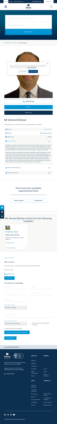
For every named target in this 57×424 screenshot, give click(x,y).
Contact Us (48, 1)
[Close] (47, 63)
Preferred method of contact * (10, 321)
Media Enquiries (47, 405)
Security (33, 405)
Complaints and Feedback (47, 398)
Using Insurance (38, 200)
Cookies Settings (23, 71)
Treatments (34, 366)
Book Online (28, 112)
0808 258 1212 (37, 1)
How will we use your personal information (17, 332)
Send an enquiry (48, 402)
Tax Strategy (34, 402)
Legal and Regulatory (34, 386)
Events (45, 371)
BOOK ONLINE (9, 278)
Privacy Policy (34, 394)
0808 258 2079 (10, 374)
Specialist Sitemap (35, 399)
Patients (6, 1)
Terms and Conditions (34, 390)
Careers (11, 1)
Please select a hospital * (9, 304)
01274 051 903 (30, 101)
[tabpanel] (28, 236)
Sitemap (33, 397)
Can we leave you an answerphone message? (40, 323)
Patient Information (46, 375)
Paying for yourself (19, 200)
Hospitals (33, 363)
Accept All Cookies (33, 71)
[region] (28, 68)
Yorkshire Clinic (48, 129)
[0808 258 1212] (2, 216)
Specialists (14, 43)
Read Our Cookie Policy (32, 67)
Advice (45, 369)
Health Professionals (18, 1)
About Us (33, 360)
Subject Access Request (47, 394)
